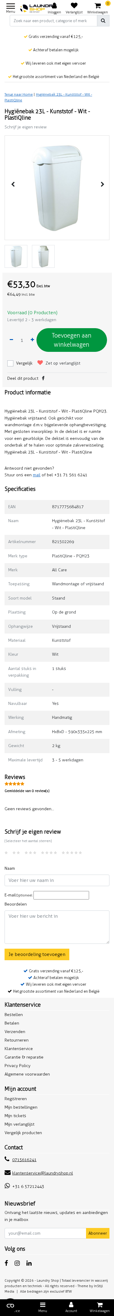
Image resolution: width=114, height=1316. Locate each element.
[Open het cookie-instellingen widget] (10, 1305)
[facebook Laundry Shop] (6, 1263)
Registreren (16, 1098)
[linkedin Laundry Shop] (29, 1263)
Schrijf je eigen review (26, 127)
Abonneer (97, 1233)
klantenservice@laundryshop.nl (42, 1173)
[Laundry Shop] (38, 8)
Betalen (12, 1023)
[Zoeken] (103, 20)
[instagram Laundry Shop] (17, 1263)
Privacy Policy (17, 1065)
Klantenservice (19, 1048)
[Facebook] (43, 378)
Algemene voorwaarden (27, 1074)
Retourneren (17, 1040)
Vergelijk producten (23, 1132)
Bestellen (14, 1014)
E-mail (18, 895)
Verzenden (15, 1031)
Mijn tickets (15, 1115)
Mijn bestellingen (21, 1107)
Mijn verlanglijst (19, 1124)
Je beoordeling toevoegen (37, 954)
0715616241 (24, 1159)
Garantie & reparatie (24, 1057)
